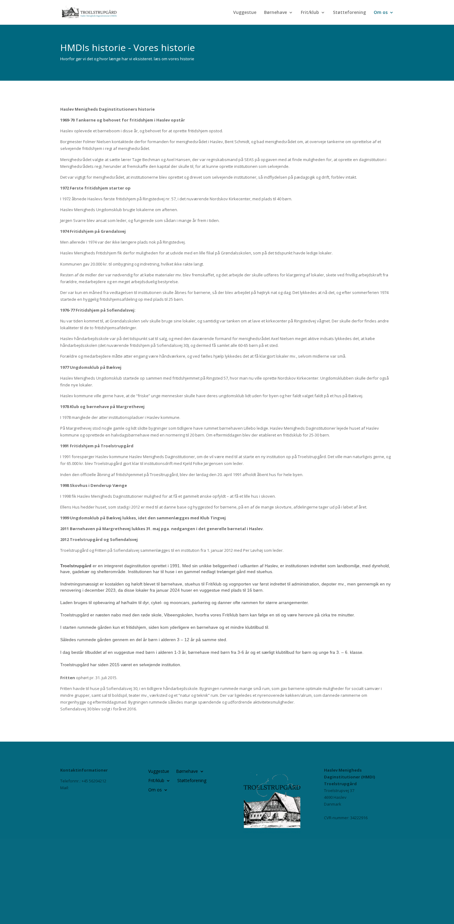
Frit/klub (310, 12)
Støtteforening (349, 12)
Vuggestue (244, 12)
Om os (381, 12)
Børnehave (275, 12)
